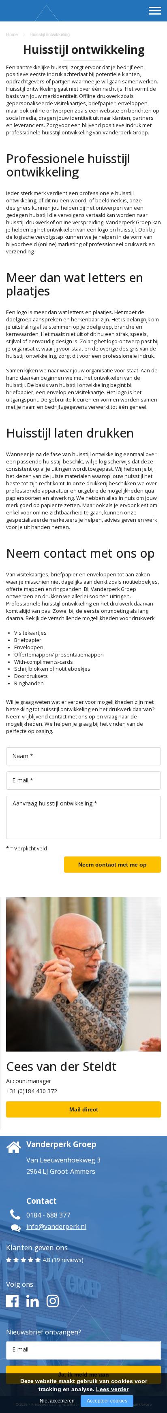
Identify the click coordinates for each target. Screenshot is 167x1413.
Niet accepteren (57, 1401)
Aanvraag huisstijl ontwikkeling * (55, 803)
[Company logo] (27, 25)
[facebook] (11, 1301)
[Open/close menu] (155, 10)
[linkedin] (31, 1301)
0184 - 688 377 (48, 1215)
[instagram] (52, 1301)
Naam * (22, 756)
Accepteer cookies (107, 1401)
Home (12, 34)
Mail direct (83, 1109)
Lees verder (112, 1389)
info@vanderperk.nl (56, 1226)
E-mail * (22, 780)
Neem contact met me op (112, 864)
